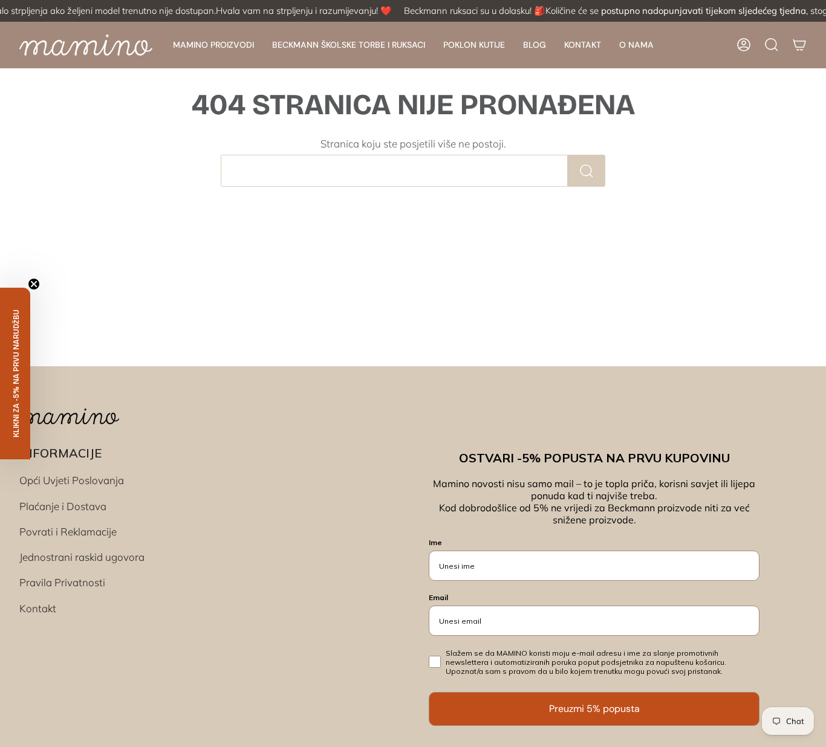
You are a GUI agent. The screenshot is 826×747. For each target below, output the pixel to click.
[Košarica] (799, 44)
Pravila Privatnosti (62, 582)
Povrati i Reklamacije (68, 531)
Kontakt (37, 608)
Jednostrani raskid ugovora (82, 557)
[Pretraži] (586, 171)
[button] (213, 45)
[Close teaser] (34, 284)
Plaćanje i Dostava (62, 506)
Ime (435, 542)
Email (438, 597)
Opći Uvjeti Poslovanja (71, 480)
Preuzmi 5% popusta (594, 708)
